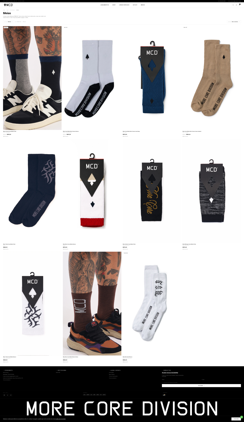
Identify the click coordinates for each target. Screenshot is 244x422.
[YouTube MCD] (11, 395)
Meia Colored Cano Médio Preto (9, 131)
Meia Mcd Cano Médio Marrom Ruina (70, 356)
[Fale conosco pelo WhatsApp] (241, 417)
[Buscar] (233, 5)
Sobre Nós (58, 372)
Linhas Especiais (124, 4)
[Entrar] (236, 5)
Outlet (135, 4)
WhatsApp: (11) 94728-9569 (8, 374)
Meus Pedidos (112, 374)
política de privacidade (61, 418)
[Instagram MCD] (4, 395)
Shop (114, 4)
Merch (143, 4)
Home (4, 10)
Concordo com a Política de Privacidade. (170, 382)
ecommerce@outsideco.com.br (235, 1)
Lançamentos (104, 4)
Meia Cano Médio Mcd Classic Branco (71, 131)
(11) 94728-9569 (222, 1)
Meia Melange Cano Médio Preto (189, 244)
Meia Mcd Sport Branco (127, 356)
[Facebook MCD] (7, 395)
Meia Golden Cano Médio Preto (129, 244)
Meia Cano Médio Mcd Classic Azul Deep (131, 131)
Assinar (200, 385)
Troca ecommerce (6, 379)
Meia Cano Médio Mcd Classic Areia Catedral (192, 131)
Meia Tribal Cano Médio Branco (9, 356)
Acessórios (12, 10)
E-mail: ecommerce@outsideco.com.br (10, 376)
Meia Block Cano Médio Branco (69, 244)
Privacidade (111, 372)
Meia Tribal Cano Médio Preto (9, 244)
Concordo (236, 418)
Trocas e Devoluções (113, 376)
